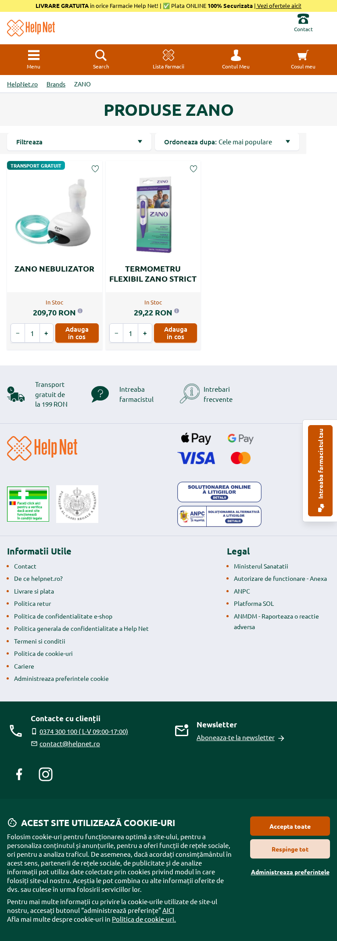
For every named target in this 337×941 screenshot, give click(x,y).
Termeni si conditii (39, 641)
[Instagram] (45, 774)
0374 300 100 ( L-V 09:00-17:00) (83, 731)
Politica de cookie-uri (43, 653)
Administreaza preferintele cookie (61, 678)
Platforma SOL (254, 603)
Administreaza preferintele (290, 872)
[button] (236, 59)
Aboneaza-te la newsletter (236, 737)
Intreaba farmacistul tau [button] (320, 464)
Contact (25, 566)
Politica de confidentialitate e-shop (63, 616)
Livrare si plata (34, 591)
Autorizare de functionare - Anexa (280, 578)
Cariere (24, 666)
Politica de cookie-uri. (144, 919)
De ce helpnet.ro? (38, 578)
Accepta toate (290, 826)
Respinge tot (290, 849)
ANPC (242, 591)
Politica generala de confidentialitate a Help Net (81, 628)
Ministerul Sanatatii (261, 566)
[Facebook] (19, 774)
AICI (168, 910)
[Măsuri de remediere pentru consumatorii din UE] (219, 492)
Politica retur (32, 603)
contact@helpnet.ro (69, 743)
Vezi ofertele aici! (278, 5)
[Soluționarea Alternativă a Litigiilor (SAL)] (219, 516)
